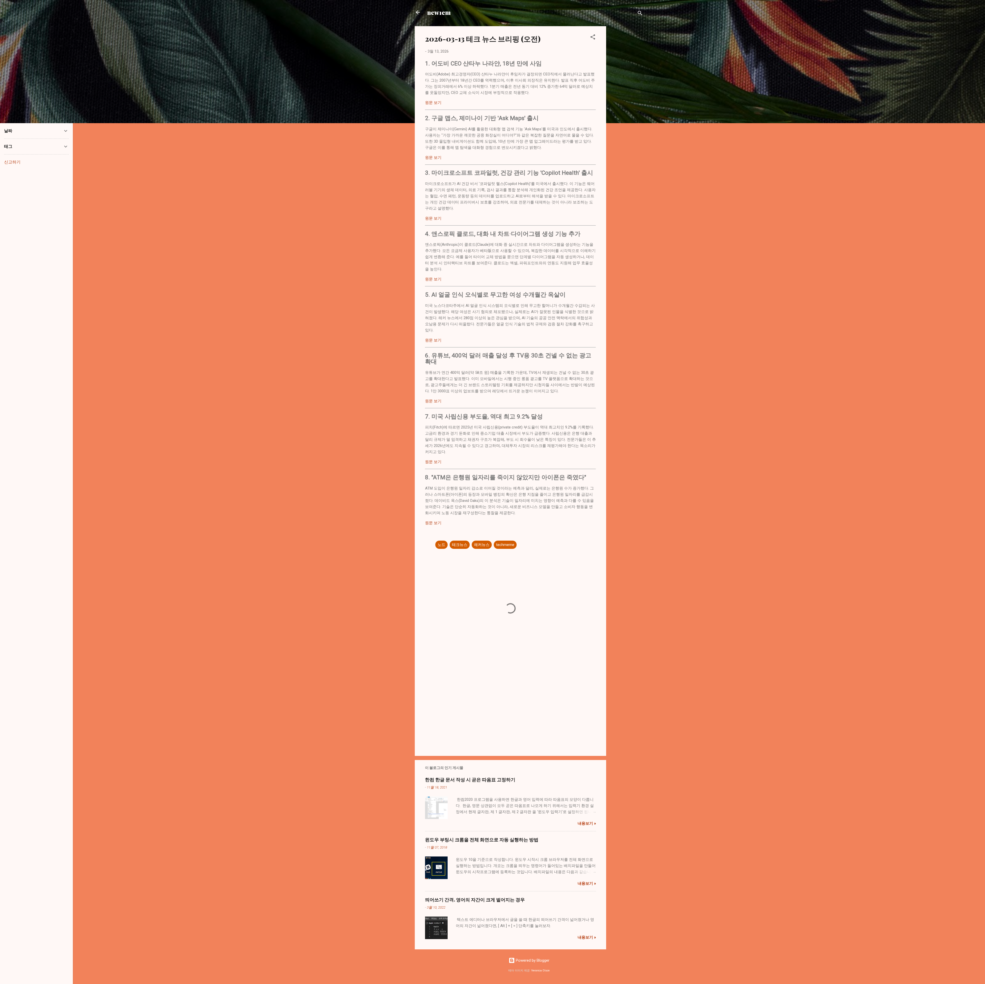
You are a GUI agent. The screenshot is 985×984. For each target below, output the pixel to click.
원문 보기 (433, 102)
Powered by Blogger (532, 960)
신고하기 (12, 162)
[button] (593, 38)
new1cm (439, 12)
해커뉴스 (481, 544)
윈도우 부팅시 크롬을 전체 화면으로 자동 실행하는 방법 (481, 839)
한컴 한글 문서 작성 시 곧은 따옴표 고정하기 (470, 779)
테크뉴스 (459, 544)
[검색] (640, 14)
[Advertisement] (626, 103)
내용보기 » (587, 823)
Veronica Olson (540, 970)
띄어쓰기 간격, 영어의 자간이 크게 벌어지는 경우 (475, 900)
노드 (441, 544)
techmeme (505, 544)
